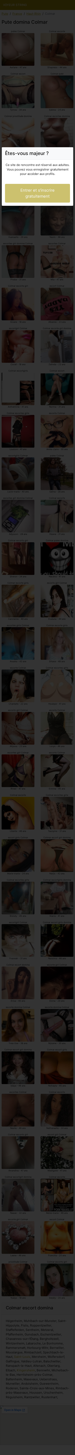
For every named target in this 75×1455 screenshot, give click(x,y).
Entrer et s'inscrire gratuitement (37, 193)
